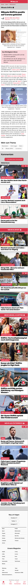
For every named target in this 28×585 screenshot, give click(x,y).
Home (2, 4)
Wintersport (13, 4)
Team (16, 568)
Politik (16, 528)
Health (3, 551)
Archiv (3, 543)
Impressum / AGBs (19, 572)
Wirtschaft (17, 533)
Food (16, 556)
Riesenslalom (16, 83)
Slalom (9, 76)
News (3, 528)
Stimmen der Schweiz (19, 538)
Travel (16, 558)
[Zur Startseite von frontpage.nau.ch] (14, 1)
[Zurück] (1, 1)
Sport (6, 4)
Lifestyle (4, 540)
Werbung (4, 568)
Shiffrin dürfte (16, 69)
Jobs (3, 570)
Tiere (3, 558)
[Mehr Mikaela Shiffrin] (14, 315)
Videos (3, 535)
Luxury (16, 554)
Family (3, 556)
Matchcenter (17, 530)
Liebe (3, 554)
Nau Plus (17, 535)
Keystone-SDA (8, 17)
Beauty (3, 563)
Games (3, 538)
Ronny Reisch (16, 17)
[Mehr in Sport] (14, 230)
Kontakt (16, 570)
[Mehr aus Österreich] (14, 423)
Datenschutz (5, 572)
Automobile (4, 561)
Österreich (7, 19)
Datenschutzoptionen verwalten (8, 574)
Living (16, 551)
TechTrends (17, 561)
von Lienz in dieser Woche (18, 76)
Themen (16, 540)
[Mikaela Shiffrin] (14, 7)
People (3, 533)
